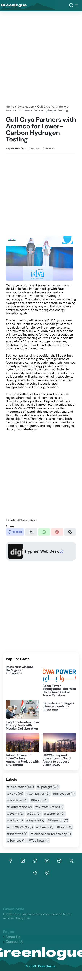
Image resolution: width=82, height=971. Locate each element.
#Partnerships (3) (19, 807)
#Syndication (27, 520)
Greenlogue (20, 6)
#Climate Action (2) (49, 807)
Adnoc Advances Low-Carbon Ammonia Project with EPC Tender (22, 760)
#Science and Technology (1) (50, 834)
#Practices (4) (17, 800)
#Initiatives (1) (17, 834)
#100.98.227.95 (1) (20, 827)
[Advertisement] (41, 57)
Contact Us (14, 941)
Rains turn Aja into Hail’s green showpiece (19, 670)
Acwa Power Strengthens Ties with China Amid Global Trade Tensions (59, 690)
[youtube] (47, 860)
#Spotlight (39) (48, 787)
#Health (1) (64, 827)
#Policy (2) (15, 820)
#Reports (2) (35, 820)
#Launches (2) (54, 814)
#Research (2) (57, 820)
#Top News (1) (39, 841)
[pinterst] (34, 872)
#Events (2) (15, 814)
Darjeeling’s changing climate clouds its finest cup (59, 706)
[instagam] (22, 860)
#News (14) (15, 794)
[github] (34, 860)
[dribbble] (59, 860)
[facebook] (10, 860)
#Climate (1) (44, 827)
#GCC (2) (34, 814)
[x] (71, 860)
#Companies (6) (38, 794)
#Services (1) (16, 841)
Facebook (17, 531)
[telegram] (47, 872)
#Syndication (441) (20, 787)
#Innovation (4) (64, 794)
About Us (13, 937)
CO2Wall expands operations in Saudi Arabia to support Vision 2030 (57, 760)
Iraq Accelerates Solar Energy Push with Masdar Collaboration (22, 725)
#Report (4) (39, 800)
